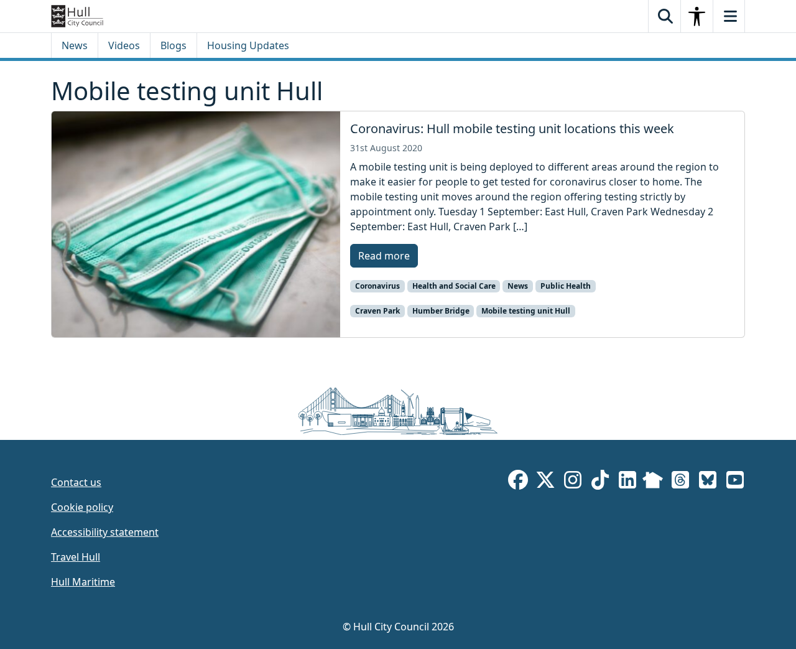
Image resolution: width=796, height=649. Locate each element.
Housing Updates (248, 45)
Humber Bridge (441, 311)
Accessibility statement (105, 532)
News (75, 45)
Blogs (173, 45)
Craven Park (377, 311)
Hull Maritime (83, 582)
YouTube (735, 482)
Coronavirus (377, 286)
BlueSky (708, 482)
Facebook (518, 482)
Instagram (573, 482)
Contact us (76, 482)
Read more (384, 256)
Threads (680, 482)
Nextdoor (652, 482)
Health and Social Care (454, 286)
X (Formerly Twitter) (545, 482)
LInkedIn (627, 482)
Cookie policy (82, 507)
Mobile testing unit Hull (525, 311)
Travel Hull (75, 557)
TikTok (600, 482)
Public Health (565, 286)
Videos (124, 45)
